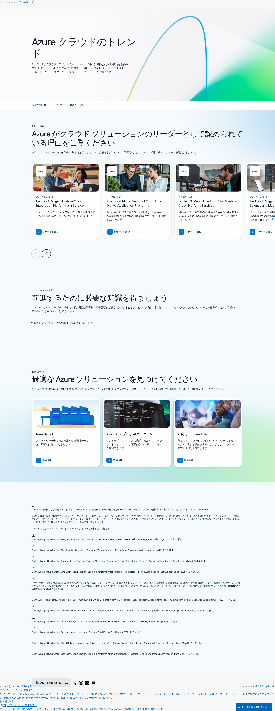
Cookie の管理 (123, 709)
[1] (33, 505)
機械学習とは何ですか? (17, 697)
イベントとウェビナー (138, 693)
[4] (33, 556)
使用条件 (137, 709)
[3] (33, 545)
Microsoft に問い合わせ (57, 709)
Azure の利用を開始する (26, 686)
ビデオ (211, 693)
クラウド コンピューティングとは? (234, 693)
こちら (221, 585)
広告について (155, 709)
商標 (145, 709)
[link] (39, 106)
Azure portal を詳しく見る (54, 682)
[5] (33, 567)
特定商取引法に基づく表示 (101, 709)
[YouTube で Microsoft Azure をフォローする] (93, 683)
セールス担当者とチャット (256, 707)
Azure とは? (6, 686)
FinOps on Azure (245, 686)
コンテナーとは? (93, 697)
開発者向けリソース (109, 693)
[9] (33, 617)
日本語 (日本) (7, 701)
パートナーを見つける (61, 693)
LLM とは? (78, 697)
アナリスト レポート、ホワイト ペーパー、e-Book (178, 693)
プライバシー (78, 709)
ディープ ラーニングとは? (44, 697)
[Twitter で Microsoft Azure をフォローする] (75, 683)
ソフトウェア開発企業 (12, 693)
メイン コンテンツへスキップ (17, 1)
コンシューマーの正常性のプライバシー (22, 709)
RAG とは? (108, 697)
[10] (34, 627)
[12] (34, 649)
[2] (33, 535)
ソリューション (14, 690)
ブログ (93, 693)
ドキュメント (81, 693)
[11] (33, 638)
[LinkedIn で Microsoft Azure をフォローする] (87, 683)
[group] (66, 200)
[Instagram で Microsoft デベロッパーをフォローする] (81, 683)
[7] (33, 595)
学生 (122, 693)
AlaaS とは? (66, 697)
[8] (33, 606)
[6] (33, 578)
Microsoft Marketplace (36, 693)
